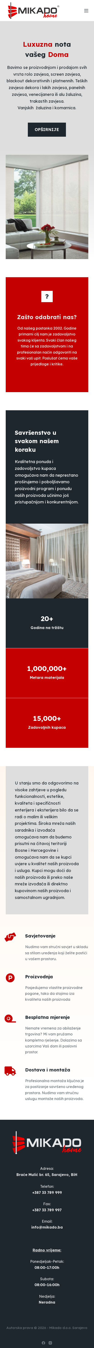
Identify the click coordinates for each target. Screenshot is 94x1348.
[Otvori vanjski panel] (86, 11)
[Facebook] (43, 1343)
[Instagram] (50, 1343)
